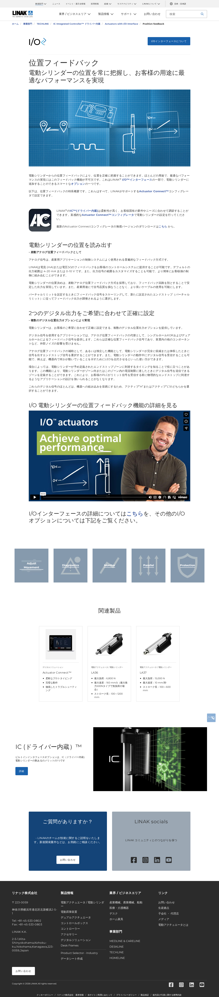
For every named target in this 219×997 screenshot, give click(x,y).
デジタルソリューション (76, 940)
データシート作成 (72, 958)
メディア (163, 919)
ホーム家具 (116, 919)
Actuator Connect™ (154, 191)
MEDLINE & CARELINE (125, 941)
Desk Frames (70, 945)
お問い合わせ (68, 859)
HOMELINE (117, 958)
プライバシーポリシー (126, 995)
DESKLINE (117, 946)
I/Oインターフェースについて (169, 41)
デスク (114, 913)
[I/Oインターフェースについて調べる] (40, 42)
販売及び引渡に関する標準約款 (167, 995)
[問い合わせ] (211, 718)
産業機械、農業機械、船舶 (126, 902)
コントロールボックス (74, 923)
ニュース (56, 4)
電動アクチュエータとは (173, 924)
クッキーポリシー (45, 995)
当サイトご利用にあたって (100, 995)
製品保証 (145, 995)
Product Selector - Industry (79, 953)
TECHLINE (117, 952)
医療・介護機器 (119, 908)
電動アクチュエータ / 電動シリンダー (82, 904)
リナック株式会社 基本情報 (70, 995)
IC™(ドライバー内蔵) (84, 210)
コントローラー (70, 928)
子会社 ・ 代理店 (168, 913)
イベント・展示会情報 (75, 4)
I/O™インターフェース (137, 179)
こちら (163, 226)
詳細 (21, 771)
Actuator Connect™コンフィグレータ (108, 214)
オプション (78, 183)
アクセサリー (69, 934)
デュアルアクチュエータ (76, 917)
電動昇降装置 (69, 911)
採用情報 (95, 4)
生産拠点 (163, 908)
